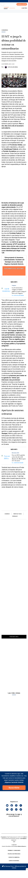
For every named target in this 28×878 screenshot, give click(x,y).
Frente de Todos (17, 513)
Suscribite (14, 788)
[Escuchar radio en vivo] (2, 8)
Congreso (7, 513)
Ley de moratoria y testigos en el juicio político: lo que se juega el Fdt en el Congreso (19, 290)
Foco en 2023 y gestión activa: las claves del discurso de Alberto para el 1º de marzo (19, 457)
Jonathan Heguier (17, 462)
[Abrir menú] (2, 4)
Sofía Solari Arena (13, 67)
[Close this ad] (27, 869)
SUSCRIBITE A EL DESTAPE (14, 269)
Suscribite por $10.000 (21, 4)
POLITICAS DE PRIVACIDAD (14, 853)
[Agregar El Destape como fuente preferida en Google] (14, 70)
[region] (14, 24)
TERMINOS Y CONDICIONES (14, 850)
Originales (15, 516)
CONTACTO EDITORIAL (14, 860)
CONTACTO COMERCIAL (14, 857)
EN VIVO (24, 8)
